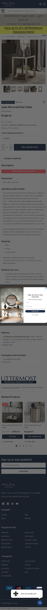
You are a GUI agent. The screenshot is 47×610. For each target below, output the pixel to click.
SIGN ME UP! (35, 311)
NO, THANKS (35, 314)
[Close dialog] (45, 288)
